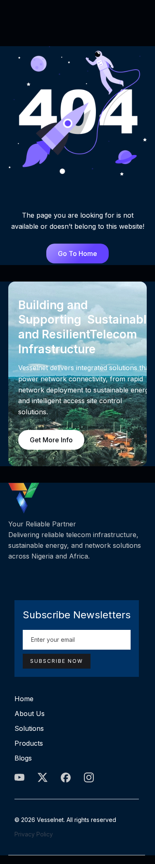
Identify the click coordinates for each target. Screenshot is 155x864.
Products (28, 743)
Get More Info (51, 440)
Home (23, 699)
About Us (29, 713)
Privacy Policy (33, 834)
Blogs (23, 758)
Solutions (29, 728)
